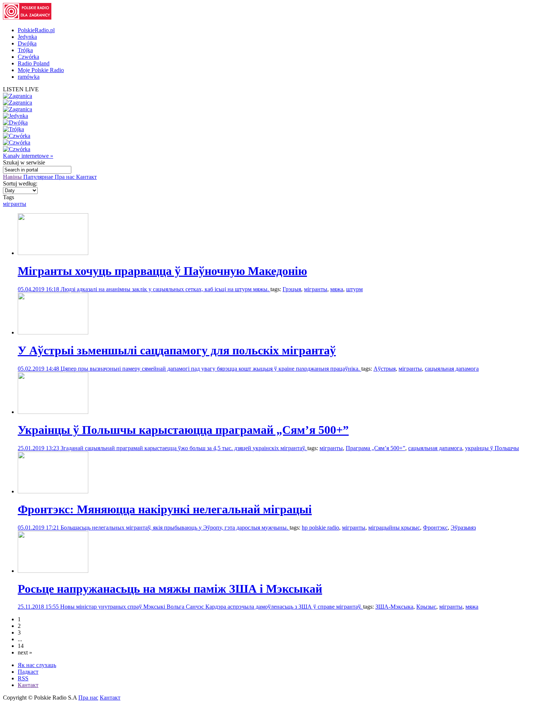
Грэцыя (292, 289)
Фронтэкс (435, 527)
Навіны (13, 177)
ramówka (29, 77)
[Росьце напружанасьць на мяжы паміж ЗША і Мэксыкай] (53, 571)
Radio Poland (33, 63)
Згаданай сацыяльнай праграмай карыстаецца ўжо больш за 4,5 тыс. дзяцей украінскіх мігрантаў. (184, 448)
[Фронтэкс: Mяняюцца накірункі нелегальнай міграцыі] (53, 491)
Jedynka (27, 37)
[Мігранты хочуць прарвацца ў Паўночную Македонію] (53, 253)
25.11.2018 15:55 (39, 606)
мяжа (336, 289)
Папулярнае (39, 177)
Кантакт (86, 177)
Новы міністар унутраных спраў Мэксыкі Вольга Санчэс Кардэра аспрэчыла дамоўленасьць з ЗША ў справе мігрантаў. (211, 606)
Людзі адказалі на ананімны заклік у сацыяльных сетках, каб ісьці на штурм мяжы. (165, 289)
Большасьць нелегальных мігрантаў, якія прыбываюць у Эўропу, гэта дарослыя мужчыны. (175, 527)
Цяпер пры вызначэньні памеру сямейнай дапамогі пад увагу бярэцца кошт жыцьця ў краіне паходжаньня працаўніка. (211, 368)
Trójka (25, 50)
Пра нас (65, 177)
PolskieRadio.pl (36, 30)
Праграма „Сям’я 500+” (375, 448)
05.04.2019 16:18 (39, 289)
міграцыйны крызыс (394, 527)
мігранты (14, 204)
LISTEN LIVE (21, 89)
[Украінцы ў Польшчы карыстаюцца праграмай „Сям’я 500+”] (53, 412)
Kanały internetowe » (28, 156)
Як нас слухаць (37, 665)
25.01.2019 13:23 (39, 448)
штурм (354, 289)
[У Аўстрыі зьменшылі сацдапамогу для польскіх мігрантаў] (53, 332)
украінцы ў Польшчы (492, 448)
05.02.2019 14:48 (39, 368)
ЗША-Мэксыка (394, 606)
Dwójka (27, 43)
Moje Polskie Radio (41, 70)
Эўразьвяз (463, 527)
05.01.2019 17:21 (39, 527)
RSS (23, 678)
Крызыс (426, 606)
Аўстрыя (384, 368)
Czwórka (28, 57)
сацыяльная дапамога (452, 368)
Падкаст (28, 672)
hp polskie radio (320, 527)
